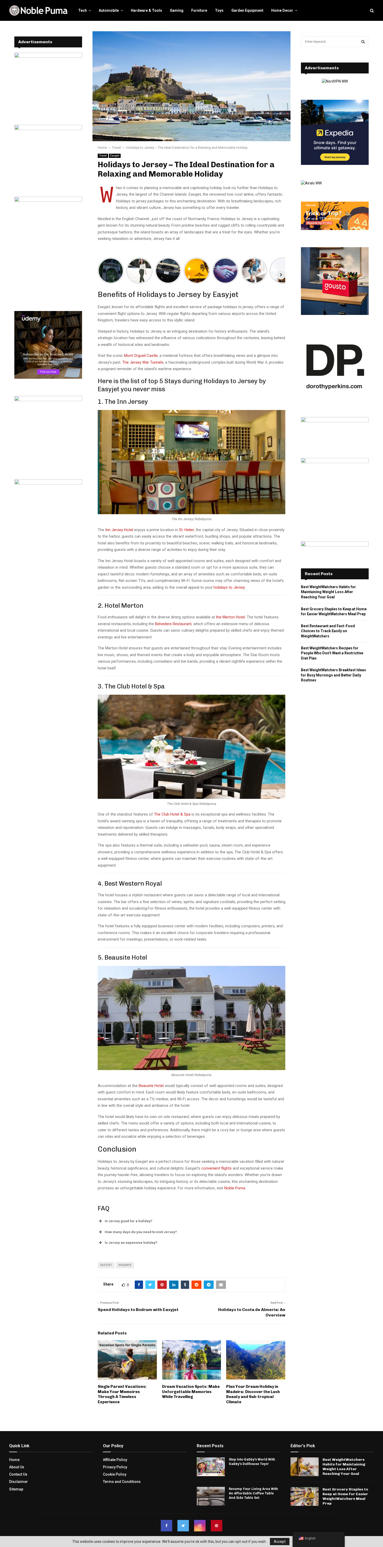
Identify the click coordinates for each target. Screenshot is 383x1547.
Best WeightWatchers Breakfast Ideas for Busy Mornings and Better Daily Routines (333, 675)
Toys (219, 10)
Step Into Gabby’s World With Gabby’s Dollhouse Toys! (252, 1461)
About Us (16, 1467)
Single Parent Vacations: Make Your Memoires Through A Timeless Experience (122, 1394)
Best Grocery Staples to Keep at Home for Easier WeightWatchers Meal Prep (345, 1496)
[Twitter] (183, 1525)
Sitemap (16, 1489)
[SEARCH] (363, 41)
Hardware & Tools (146, 10)
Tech (82, 10)
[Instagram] (200, 1525)
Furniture (199, 10)
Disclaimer (18, 1482)
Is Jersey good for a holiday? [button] (128, 1221)
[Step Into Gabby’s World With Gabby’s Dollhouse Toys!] (211, 1466)
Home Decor (282, 10)
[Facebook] (166, 1525)
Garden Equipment (247, 10)
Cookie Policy (114, 1474)
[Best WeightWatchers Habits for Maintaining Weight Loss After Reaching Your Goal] (305, 1466)
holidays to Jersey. (229, 587)
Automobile (109, 10)
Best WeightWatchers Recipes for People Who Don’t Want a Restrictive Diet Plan (332, 653)
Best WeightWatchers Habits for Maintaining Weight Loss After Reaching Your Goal (328, 592)
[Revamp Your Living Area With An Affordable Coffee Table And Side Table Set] (211, 1496)
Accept (280, 1541)
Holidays (125, 1265)
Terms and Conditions (122, 1482)
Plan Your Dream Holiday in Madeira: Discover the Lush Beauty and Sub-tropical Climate (253, 1394)
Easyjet (114, 155)
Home (14, 1460)
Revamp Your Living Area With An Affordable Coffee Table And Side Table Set (253, 1493)
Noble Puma (234, 1188)
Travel (103, 155)
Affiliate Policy (115, 1460)
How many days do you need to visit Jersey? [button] (141, 1232)
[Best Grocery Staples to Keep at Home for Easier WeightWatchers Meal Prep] (305, 1496)
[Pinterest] (216, 1525)
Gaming (176, 10)
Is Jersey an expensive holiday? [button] (131, 1243)
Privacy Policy (115, 1467)
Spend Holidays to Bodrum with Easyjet (138, 1309)
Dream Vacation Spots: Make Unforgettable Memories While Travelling (191, 1391)
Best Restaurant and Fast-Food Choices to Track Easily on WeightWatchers (328, 631)
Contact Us (18, 1474)
